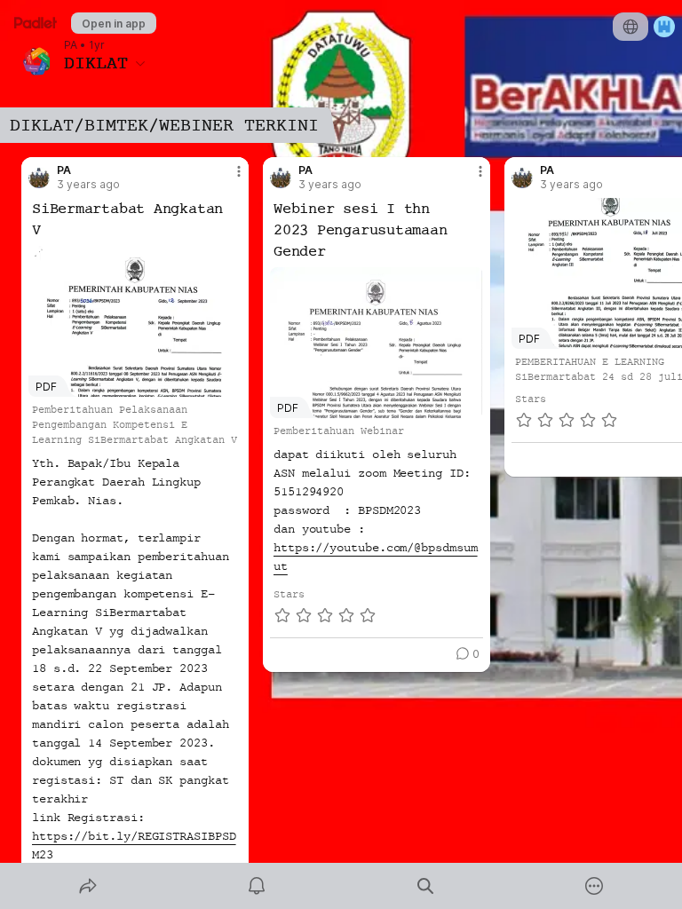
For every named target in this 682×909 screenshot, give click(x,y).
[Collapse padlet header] (140, 63)
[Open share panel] (88, 886)
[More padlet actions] (594, 886)
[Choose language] (630, 26)
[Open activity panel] (256, 886)
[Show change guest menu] (664, 26)
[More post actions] (227, 178)
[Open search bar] (425, 885)
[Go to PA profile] (39, 177)
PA (70, 45)
